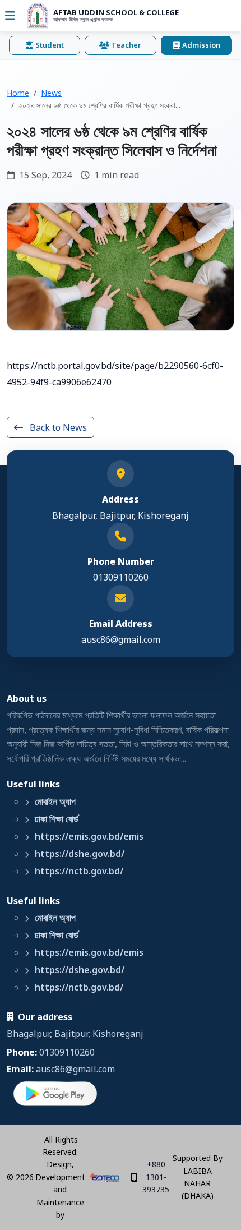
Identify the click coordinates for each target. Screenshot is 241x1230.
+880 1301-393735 (155, 1177)
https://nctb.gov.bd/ (78, 871)
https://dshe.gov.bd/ (78, 853)
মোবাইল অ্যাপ (54, 801)
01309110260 (67, 1052)
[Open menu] (10, 15)
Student (49, 45)
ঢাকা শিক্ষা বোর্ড (55, 819)
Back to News (57, 427)
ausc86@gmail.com (120, 639)
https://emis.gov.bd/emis (88, 836)
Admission (201, 45)
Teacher (126, 45)
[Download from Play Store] (55, 1094)
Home (18, 92)
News (51, 92)
